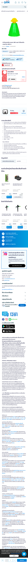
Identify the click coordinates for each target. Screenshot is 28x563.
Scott (21, 440)
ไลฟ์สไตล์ (14, 502)
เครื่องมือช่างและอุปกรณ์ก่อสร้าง (8, 11)
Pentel (21, 426)
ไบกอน (13, 443)
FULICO (14, 472)
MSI (17, 449)
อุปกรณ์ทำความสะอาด (6, 440)
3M (16, 465)
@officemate (6, 280)
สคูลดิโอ (12, 498)
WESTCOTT (7, 427)
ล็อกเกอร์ (20, 456)
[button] (14, 292)
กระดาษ (14, 416)
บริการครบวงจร (21, 487)
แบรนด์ (19, 480)
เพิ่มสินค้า (22, 560)
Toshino (16, 513)
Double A (8, 418)
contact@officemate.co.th (9, 278)
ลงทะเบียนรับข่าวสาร (17, 266)
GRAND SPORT (5, 505)
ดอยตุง (15, 480)
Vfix (8, 490)
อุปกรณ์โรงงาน (5, 462)
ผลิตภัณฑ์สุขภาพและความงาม (19, 470)
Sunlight (18, 441)
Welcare (3, 473)
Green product (7, 548)
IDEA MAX (12, 418)
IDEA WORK (17, 418)
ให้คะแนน (22, 305)
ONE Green (4, 419)
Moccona (21, 455)
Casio (3, 426)
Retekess (7, 506)
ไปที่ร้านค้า (24, 113)
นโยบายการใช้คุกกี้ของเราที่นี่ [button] (17, 553)
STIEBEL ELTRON (11, 514)
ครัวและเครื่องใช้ (20, 454)
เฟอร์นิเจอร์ (8, 520)
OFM (11, 539)
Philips (23, 513)
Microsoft (19, 488)
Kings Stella (8, 441)
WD (21, 448)
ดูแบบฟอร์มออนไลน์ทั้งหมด (7, 289)
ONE (25, 418)
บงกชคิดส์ (24, 496)
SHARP (10, 532)
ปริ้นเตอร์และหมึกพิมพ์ (12, 431)
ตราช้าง (17, 425)
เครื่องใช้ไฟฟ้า (20, 530)
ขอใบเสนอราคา (5, 51)
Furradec (7, 523)
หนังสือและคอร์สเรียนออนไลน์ (9, 495)
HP (5, 434)
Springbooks (13, 496)
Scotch (9, 426)
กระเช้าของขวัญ (19, 478)
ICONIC (6, 524)
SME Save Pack (11, 543)
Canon (9, 434)
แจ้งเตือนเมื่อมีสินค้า (17, 197)
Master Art (17, 505)
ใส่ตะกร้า (10, 197)
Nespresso (12, 455)
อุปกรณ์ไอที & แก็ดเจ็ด (19, 447)
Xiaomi (15, 531)
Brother (12, 433)
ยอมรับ (14, 555)
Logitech (9, 448)
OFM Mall (10, 542)
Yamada (3, 466)
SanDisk (8, 449)
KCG (12, 478)
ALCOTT (21, 418)
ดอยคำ (12, 480)
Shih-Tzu (23, 419)
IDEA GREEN (9, 419)
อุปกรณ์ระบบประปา (21, 11)
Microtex (17, 463)
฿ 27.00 (4, 49)
